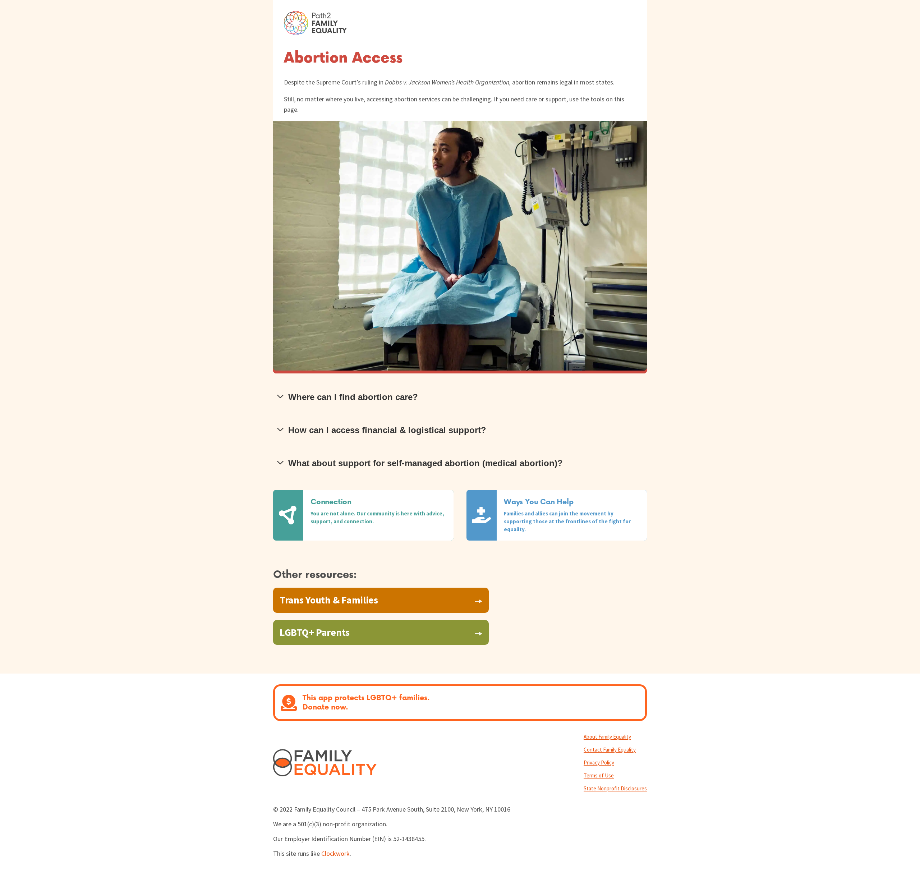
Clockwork (335, 853)
